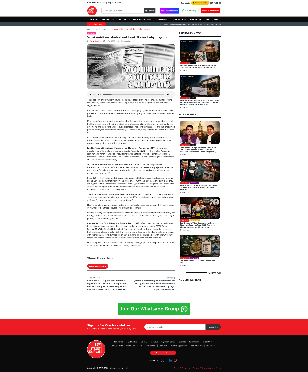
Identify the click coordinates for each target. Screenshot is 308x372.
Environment (150, 346)
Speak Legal (100, 29)
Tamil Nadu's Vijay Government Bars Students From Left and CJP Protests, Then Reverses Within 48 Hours (198, 225)
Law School (210, 346)
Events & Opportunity (178, 346)
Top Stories (118, 342)
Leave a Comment (97, 266)
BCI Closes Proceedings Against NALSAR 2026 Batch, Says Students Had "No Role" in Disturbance (184, 24)
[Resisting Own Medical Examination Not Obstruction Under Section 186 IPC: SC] (200, 51)
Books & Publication (210, 10)
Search (151, 10)
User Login (185, 3)
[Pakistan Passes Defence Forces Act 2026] (200, 246)
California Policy (213, 368)
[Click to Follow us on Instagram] (175, 360)
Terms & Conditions (182, 368)
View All (214, 272)
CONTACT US (215, 3)
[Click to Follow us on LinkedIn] (170, 360)
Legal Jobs (163, 346)
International (194, 342)
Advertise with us (163, 353)
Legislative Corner (168, 342)
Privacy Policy (199, 368)
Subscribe (213, 327)
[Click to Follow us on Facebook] (166, 360)
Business (182, 342)
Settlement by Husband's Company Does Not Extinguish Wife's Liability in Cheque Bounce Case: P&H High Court (199, 102)
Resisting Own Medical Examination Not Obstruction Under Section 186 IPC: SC (198, 66)
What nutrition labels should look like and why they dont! (128, 29)
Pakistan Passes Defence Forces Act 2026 (197, 262)
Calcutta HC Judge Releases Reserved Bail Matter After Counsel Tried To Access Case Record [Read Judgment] (198, 150)
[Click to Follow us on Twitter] (161, 360)
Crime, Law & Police (134, 346)
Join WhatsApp (191, 10)
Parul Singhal (96, 41)
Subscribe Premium (169, 11)
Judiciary (144, 342)
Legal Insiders (131, 342)
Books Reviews (197, 346)
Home (91, 29)
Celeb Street (207, 342)
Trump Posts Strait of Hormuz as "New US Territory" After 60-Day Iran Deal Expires (198, 187)
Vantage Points (117, 346)
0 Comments (124, 41)
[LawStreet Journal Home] (92, 10)
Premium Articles (201, 3)
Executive (154, 342)
